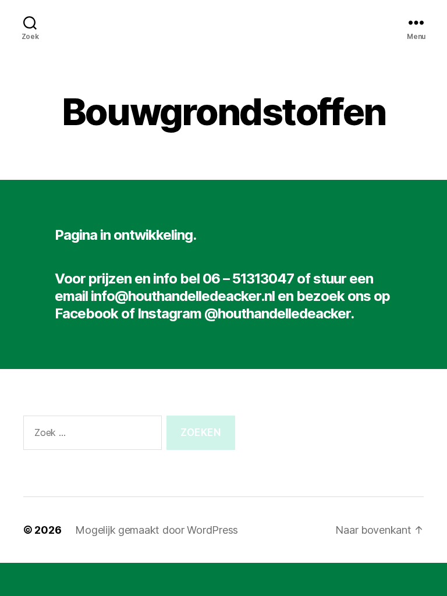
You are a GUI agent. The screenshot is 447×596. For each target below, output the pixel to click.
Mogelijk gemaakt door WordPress (156, 530)
